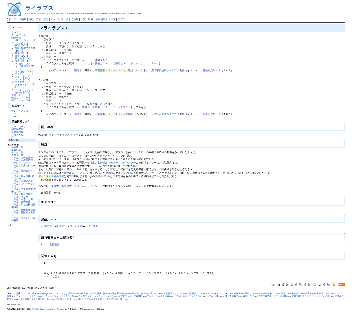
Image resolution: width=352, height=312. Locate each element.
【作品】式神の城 (20, 202)
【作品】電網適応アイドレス (23, 172)
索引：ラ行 (248, 296)
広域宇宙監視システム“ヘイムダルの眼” (311, 296)
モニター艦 (17, 152)
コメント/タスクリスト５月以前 (58, 296)
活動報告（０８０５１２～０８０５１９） (208, 293)
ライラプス (39, 8)
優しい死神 (76, 226)
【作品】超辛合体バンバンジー (23, 177)
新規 (75, 19)
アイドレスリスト (20, 42)
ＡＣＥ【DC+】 (23, 79)
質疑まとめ (17, 134)
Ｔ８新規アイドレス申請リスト (109, 299)
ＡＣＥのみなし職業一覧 (64, 293)
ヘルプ (111, 19)
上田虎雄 (16, 149)
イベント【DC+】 (24, 89)
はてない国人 (125, 172)
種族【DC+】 (22, 53)
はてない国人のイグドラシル (188, 296)
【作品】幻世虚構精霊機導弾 (23, 205)
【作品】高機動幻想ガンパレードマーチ (23, 161)
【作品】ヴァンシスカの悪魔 (23, 219)
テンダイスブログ (20, 110)
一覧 (83, 19)
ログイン (123, 19)
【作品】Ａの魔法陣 (22, 157)
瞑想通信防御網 (120, 293)
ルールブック (18, 35)
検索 (90, 19)
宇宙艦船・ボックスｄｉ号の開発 (114, 114)
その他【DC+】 (23, 92)
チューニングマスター (143, 63)
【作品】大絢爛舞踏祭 (23, 209)
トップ (12, 19)
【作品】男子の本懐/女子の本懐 (23, 190)
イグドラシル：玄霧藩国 (130, 296)
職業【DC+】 (22, 55)
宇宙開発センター (64, 299)
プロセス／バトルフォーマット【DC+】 (25, 85)
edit (10, 225)
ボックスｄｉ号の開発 (51, 176)
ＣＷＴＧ (16, 113)
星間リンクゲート (254, 293)
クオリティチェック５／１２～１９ (96, 296)
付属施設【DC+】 (26, 67)
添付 (53, 19)
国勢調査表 (17, 129)
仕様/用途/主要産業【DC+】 (25, 49)
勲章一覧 (16, 37)
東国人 (111, 172)
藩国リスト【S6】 (21, 97)
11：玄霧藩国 (52, 244)
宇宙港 (308, 293)
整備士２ (100, 63)
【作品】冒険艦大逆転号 (23, 213)
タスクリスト (18, 155)
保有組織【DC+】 (24, 71)
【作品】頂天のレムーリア (23, 166)
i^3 (12, 137)
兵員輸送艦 (17, 147)
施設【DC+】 (22, 61)
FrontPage (43, 293)
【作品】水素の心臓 (22, 199)
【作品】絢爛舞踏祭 (22, 181)
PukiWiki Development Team (44, 309)
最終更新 (100, 19)
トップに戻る (52, 276)
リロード (63, 19)
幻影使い (62, 226)
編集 (23, 19)
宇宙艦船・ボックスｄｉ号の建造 (114, 70)
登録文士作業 (138, 293)
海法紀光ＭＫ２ (212, 70)
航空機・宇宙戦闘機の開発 (94, 293)
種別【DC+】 (22, 45)
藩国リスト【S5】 (21, 100)
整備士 (78, 70)
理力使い (49, 226)
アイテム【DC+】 (24, 74)
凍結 (31, 19)
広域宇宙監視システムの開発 (168, 70)
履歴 (45, 19)
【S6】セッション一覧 (23, 40)
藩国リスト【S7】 (21, 95)
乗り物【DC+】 (23, 58)
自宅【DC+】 (26, 63)
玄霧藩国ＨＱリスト (173, 293)
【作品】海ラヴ (19, 196)
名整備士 (118, 63)
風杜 (19, 305)
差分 (38, 19)
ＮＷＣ (15, 116)
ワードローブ (18, 126)
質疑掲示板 (17, 131)
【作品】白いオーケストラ (23, 185)
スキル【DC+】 (23, 76)
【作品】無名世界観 (22, 194)
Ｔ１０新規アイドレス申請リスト (34, 299)
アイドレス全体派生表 (158, 296)
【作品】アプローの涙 (23, 293)
